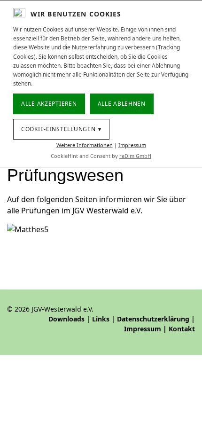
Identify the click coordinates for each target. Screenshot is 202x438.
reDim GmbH (135, 155)
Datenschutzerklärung (153, 318)
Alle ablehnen (122, 104)
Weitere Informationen (84, 145)
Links (100, 318)
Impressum (142, 328)
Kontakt (182, 328)
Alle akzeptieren (49, 104)
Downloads (66, 318)
